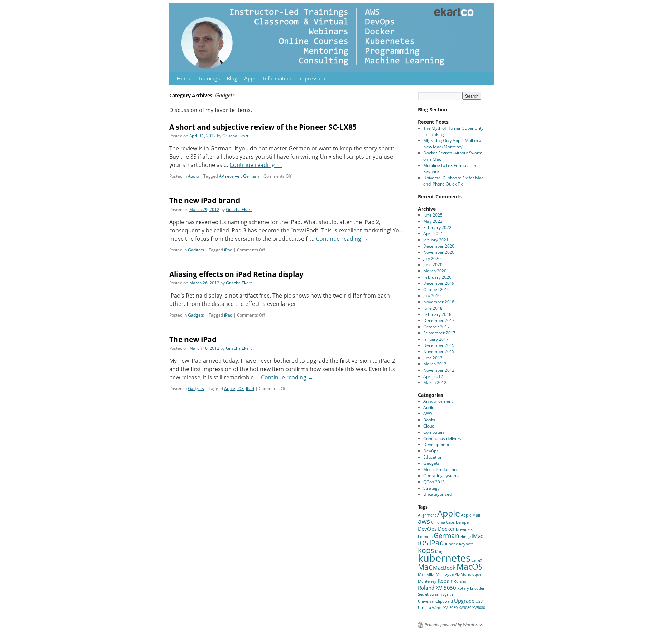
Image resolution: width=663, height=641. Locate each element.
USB (479, 601)
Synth (448, 594)
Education (432, 457)
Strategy (431, 488)
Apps (250, 78)
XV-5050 (450, 607)
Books (429, 420)
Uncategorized (437, 494)
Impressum (311, 78)
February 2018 (437, 314)
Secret (423, 594)
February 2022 (437, 227)
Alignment (427, 515)
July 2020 (432, 258)
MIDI (430, 574)
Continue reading (256, 165)
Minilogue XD (448, 574)
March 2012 (434, 382)
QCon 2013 (434, 482)
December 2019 (438, 283)
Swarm (436, 594)
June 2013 (432, 358)
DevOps (431, 451)
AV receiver (230, 176)
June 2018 (432, 308)
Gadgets (196, 250)
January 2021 (436, 240)
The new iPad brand (204, 200)
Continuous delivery (442, 438)
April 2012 (433, 376)
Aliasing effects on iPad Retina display (236, 274)
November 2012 (438, 370)
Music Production (440, 469)
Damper (463, 522)
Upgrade (464, 600)
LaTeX (477, 560)
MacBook (444, 567)
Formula (425, 536)
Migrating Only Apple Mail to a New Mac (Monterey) (452, 144)
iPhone (451, 544)
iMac (477, 536)
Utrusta (424, 607)
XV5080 (478, 607)
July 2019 (432, 296)
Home (184, 78)
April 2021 (433, 234)
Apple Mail (470, 515)
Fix (470, 529)
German (251, 176)
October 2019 (436, 289)
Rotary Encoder (470, 588)
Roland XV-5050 (437, 587)
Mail (421, 574)
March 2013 (434, 364)
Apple (229, 388)
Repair (445, 580)
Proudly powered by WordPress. (454, 625)
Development (436, 445)
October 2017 (436, 327)
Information (277, 78)
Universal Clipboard (435, 601)
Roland (460, 581)
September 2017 (439, 333)
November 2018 (438, 302)
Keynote (466, 544)
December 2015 (438, 345)
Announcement (438, 401)
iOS (240, 388)
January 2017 (436, 339)
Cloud (428, 426)
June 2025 (432, 215)
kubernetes (444, 558)
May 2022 (432, 221)
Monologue (471, 574)
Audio (193, 176)
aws (424, 521)
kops (426, 550)
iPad (228, 250)
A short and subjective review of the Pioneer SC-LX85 (263, 127)
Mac (425, 567)
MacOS (470, 566)
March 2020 (434, 271)
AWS (427, 414)
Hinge (465, 536)
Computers (434, 432)
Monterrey (427, 581)
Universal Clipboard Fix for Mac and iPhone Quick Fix (453, 181)
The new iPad (193, 339)
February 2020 (437, 277)
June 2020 (432, 265)
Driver (461, 529)
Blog (232, 78)
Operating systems (441, 476)
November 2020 (438, 252)
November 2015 (438, 351)
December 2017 (438, 320)
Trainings (209, 78)
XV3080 (465, 607)
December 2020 (438, 246)
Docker (446, 528)
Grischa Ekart (235, 136)
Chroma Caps (443, 522)
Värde (437, 607)
